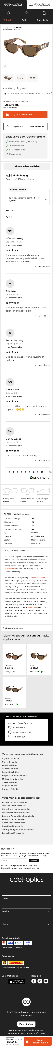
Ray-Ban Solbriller (10, 758)
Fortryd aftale (26, 1024)
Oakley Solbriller (10, 762)
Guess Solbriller (9, 782)
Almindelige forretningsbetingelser (26, 1030)
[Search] (8, 13)
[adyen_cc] (4, 943)
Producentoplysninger (13, 628)
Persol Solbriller (9, 765)
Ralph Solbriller (9, 786)
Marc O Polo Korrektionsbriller (16, 812)
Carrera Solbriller (10, 769)
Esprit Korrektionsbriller (13, 833)
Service (5, 911)
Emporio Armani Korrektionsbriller (18, 816)
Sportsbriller (43, 20)
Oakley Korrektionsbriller (13, 806)
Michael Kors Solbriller (12, 779)
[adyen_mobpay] (28, 943)
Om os (5, 898)
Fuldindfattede (37, 536)
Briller (25, 20)
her (37, 868)
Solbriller (8, 20)
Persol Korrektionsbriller (13, 819)
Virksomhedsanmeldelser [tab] (26, 166)
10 (42, 472)
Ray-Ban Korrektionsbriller (14, 802)
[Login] (26, 13)
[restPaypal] (18, 943)
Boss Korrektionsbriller (12, 826)
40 (50, 472)
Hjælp (5, 924)
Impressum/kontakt (35, 1033)
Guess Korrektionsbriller (13, 823)
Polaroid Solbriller (10, 772)
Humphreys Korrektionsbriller (16, 809)
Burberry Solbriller (10, 789)
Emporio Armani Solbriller (14, 775)
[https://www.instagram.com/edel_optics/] (39, 981)
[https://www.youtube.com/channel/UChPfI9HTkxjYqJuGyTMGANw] (46, 981)
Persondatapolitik (16, 1033)
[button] (13, 4)
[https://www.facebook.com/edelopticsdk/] (33, 981)
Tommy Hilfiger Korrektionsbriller (18, 829)
